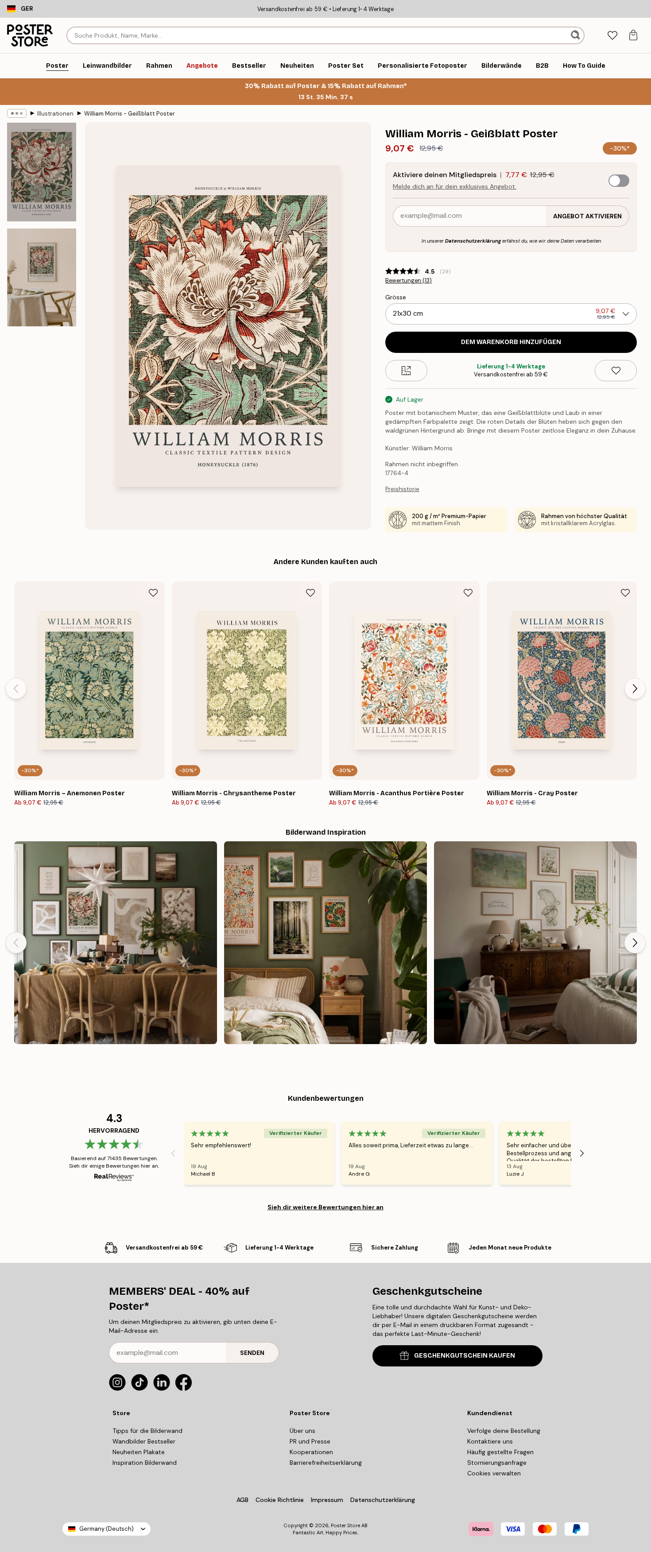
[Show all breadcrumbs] (17, 113)
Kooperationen (311, 1452)
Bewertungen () (408, 280)
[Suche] (576, 35)
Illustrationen (55, 113)
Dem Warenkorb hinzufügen (511, 342)
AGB (242, 1500)
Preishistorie (402, 489)
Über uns (302, 1431)
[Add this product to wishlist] (616, 370)
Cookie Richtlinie (280, 1500)
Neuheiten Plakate (138, 1452)
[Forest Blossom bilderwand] (325, 942)
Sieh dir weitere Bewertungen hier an (325, 1207)
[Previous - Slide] (16, 688)
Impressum (327, 1500)
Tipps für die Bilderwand (147, 1431)
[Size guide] (406, 370)
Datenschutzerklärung (473, 241)
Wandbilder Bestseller (143, 1441)
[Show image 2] (41, 277)
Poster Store (345, 1525)
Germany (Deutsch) (106, 1529)
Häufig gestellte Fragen (500, 1452)
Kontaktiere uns (490, 1441)
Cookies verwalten (494, 1473)
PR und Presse (310, 1441)
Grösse (395, 297)
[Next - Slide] (635, 688)
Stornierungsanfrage (497, 1463)
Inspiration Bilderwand (144, 1463)
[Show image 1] (41, 172)
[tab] (612, 35)
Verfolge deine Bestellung (503, 1431)
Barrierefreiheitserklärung (326, 1463)
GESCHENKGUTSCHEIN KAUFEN (464, 1355)
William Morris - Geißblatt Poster (129, 113)
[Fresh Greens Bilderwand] (535, 942)
